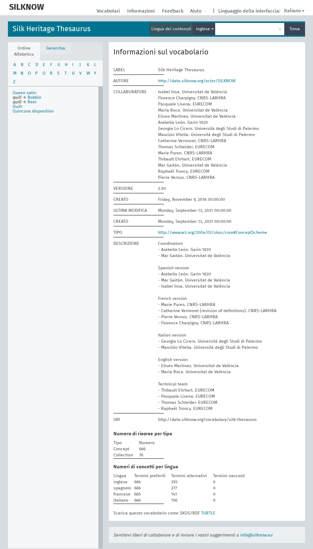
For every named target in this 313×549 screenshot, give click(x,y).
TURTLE (208, 513)
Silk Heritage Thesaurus (51, 29)
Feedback (173, 11)
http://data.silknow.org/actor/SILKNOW (197, 81)
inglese (203, 29)
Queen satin (24, 93)
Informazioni (141, 11)
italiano (292, 10)
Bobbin (34, 97)
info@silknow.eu (256, 535)
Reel (32, 102)
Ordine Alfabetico (24, 51)
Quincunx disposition (33, 111)
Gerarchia (55, 48)
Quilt (17, 107)
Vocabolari (109, 11)
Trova (294, 29)
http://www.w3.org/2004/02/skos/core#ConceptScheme (212, 232)
